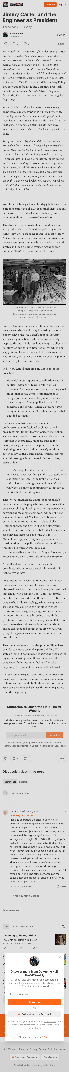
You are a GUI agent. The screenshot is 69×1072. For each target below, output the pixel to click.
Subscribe (34, 1001)
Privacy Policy (34, 1027)
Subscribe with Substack (37, 1014)
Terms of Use (50, 1021)
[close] (59, 957)
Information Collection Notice (40, 1024)
